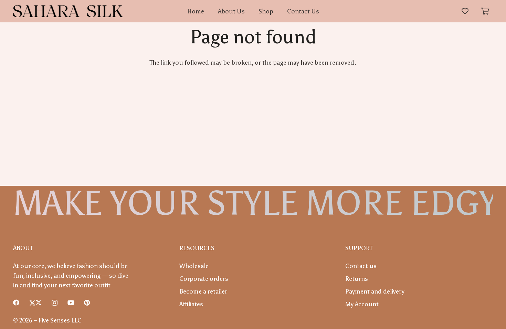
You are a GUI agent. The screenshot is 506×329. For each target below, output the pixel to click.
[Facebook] (16, 302)
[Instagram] (54, 302)
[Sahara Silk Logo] (68, 11)
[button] (485, 11)
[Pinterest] (87, 302)
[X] (35, 302)
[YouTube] (70, 302)
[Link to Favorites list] (465, 11)
